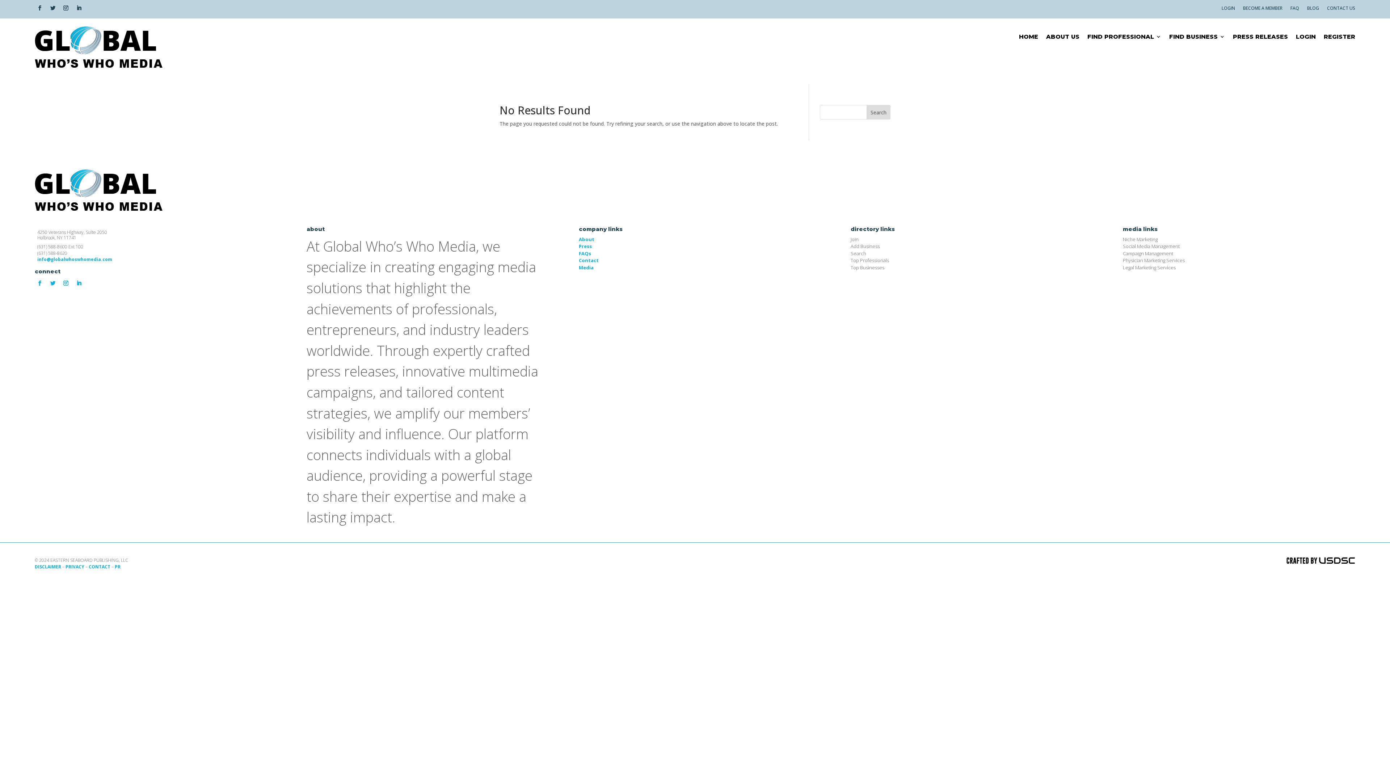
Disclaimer (48, 567)
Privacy (75, 567)
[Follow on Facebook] (40, 8)
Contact (589, 260)
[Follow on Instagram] (66, 8)
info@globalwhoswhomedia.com (74, 259)
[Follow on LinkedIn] (79, 8)
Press (585, 246)
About (586, 239)
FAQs (585, 253)
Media (586, 267)
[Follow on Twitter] (53, 8)
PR (118, 567)
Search (878, 112)
